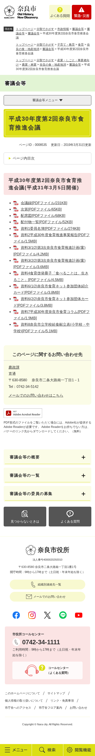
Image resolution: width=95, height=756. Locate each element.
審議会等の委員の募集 (31, 494)
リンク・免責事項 (62, 700)
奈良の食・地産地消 (53, 64)
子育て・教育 (66, 44)
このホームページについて (22, 693)
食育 (81, 44)
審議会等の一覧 (25, 475)
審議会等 (78, 29)
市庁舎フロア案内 (50, 707)
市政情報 (63, 29)
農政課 (14, 367)
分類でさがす (45, 29)
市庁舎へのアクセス (18, 707)
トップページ (24, 29)
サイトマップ (56, 693)
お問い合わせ (78, 707)
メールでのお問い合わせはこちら (36, 395)
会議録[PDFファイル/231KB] (44, 203)
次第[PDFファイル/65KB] (41, 209)
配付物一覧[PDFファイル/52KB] (47, 222)
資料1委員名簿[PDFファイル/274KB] (50, 228)
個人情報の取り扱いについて (24, 700)
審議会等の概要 (25, 457)
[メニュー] (16, 750)
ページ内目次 (24, 158)
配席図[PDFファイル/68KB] (43, 215)
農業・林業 (29, 64)
